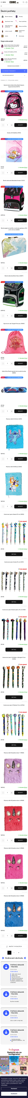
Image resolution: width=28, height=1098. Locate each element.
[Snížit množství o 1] (3, 125)
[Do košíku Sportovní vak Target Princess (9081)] (20, 363)
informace (4, 1085)
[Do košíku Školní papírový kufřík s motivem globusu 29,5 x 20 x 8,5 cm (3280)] (20, 268)
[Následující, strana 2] (14, 953)
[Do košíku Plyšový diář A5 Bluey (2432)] (20, 506)
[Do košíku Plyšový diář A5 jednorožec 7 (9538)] (20, 793)
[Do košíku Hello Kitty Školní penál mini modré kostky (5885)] (20, 411)
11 (18, 952)
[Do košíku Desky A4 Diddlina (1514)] (20, 173)
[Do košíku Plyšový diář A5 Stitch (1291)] (20, 459)
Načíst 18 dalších (15, 946)
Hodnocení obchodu (14, 958)
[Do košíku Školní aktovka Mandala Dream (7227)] (20, 220)
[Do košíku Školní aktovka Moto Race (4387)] (20, 316)
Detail (14, 554)
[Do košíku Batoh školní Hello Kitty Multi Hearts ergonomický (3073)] (20, 125)
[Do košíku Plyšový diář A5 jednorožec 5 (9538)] (20, 888)
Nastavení (14, 1088)
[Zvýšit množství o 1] (11, 125)
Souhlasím (14, 1093)
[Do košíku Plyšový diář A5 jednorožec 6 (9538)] (20, 840)
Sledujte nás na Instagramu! (14, 1053)
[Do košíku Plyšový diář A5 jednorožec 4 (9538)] (20, 936)
